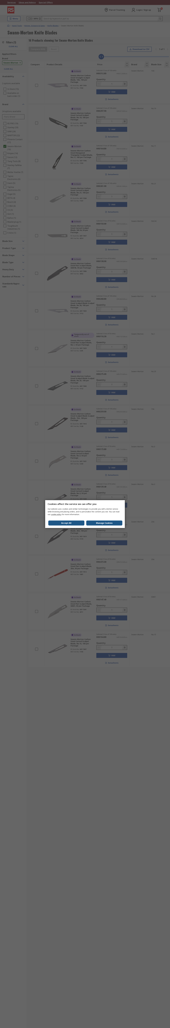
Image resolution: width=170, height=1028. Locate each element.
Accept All (66, 523)
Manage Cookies (104, 523)
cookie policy (56, 514)
